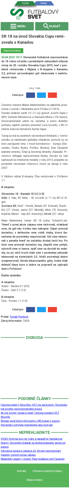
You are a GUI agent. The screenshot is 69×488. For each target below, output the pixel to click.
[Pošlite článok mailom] (52, 95)
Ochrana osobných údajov (47, 471)
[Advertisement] (34, 370)
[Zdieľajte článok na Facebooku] (30, 95)
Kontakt (21, 471)
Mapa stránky (35, 479)
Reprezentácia (12, 50)
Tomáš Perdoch (19, 316)
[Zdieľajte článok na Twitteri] (41, 95)
